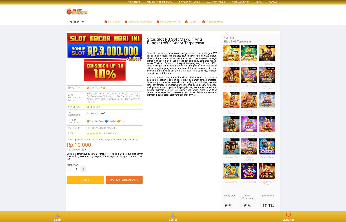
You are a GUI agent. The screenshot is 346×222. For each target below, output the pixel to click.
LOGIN (259, 2)
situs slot (173, 90)
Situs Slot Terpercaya (237, 41)
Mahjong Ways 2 (104, 139)
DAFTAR (273, 2)
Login (57, 219)
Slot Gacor (134, 2)
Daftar (173, 219)
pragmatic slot (210, 77)
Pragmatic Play (130, 139)
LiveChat (288, 219)
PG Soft (117, 139)
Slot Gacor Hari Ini (189, 2)
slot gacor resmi (189, 70)
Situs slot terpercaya (157, 53)
